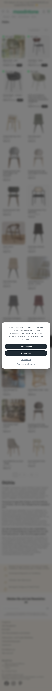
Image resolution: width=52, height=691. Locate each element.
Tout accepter (26, 346)
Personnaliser (26, 360)
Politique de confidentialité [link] (26, 364)
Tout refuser (26, 353)
